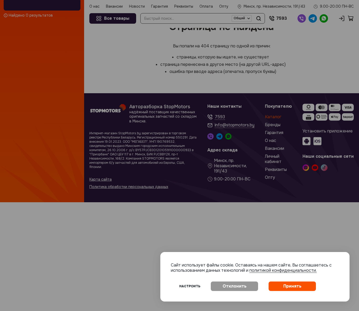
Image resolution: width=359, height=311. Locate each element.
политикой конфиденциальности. (283, 270)
